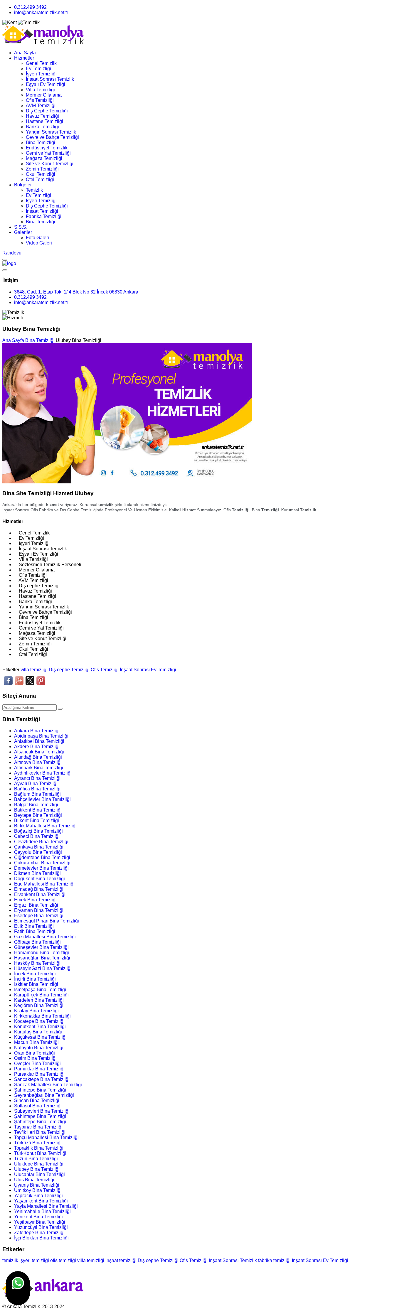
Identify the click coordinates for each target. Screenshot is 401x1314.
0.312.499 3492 (30, 7)
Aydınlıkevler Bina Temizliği (43, 772)
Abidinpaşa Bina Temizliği (41, 735)
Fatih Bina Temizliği (34, 931)
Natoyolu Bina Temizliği (38, 1047)
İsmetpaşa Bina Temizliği (40, 989)
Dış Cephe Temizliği (47, 110)
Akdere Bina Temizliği (37, 746)
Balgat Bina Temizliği (36, 804)
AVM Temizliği (40, 105)
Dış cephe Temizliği (69, 669)
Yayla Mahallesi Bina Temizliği (46, 1206)
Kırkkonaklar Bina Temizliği (42, 1015)
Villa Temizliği (40, 89)
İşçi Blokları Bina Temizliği (41, 1237)
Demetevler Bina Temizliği (41, 868)
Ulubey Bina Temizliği (37, 1169)
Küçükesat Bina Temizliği (40, 1037)
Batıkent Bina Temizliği (38, 809)
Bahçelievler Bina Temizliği (42, 799)
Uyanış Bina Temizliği (36, 1185)
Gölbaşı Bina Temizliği (37, 941)
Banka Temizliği (42, 126)
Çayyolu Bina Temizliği (38, 852)
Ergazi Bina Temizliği (36, 905)
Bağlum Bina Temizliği (37, 794)
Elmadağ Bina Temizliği (38, 889)
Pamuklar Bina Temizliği (39, 1068)
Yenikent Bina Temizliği (38, 1216)
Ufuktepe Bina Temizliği (38, 1163)
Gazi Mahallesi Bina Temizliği (45, 936)
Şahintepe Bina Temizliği (40, 1089)
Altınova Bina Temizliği (38, 762)
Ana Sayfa (25, 52)
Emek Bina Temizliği (35, 899)
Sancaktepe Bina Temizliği (42, 1079)
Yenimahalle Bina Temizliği (42, 1211)
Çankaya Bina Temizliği (38, 846)
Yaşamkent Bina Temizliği (41, 1200)
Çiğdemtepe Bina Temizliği (42, 857)
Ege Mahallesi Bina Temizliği (44, 883)
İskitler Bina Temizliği (36, 984)
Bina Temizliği (40, 142)
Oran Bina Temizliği (34, 1052)
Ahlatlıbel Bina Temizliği (39, 741)
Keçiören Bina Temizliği (38, 1005)
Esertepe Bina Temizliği (38, 915)
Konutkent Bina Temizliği (40, 1026)
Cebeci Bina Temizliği (37, 836)
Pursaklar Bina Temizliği (39, 1074)
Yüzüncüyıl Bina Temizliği (41, 1227)
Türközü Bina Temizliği (38, 1142)
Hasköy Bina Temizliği (37, 963)
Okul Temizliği (40, 174)
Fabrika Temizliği (43, 216)
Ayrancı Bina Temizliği (37, 778)
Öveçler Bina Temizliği (37, 1063)
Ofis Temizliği (40, 100)
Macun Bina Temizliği (36, 1042)
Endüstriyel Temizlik (47, 147)
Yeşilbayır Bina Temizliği (39, 1221)
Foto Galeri (37, 237)
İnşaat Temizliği (42, 211)
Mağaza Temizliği (44, 158)
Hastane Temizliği (44, 121)
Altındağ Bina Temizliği (38, 757)
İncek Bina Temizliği (35, 973)
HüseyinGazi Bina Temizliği (43, 968)
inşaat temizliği (121, 1260)
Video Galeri (39, 242)
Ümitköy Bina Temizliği (38, 1190)
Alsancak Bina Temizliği (39, 751)
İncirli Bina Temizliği (35, 978)
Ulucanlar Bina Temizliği (39, 1174)
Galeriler (23, 232)
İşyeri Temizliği (41, 73)
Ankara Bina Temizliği (37, 730)
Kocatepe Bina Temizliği (39, 1021)
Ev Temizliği (38, 68)
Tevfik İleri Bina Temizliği (39, 1132)
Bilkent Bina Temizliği (36, 820)
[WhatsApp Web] (18, 1288)
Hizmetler (24, 57)
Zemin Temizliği (42, 168)
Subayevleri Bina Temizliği (42, 1111)
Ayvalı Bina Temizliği (36, 783)
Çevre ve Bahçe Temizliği (52, 137)
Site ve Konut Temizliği (49, 163)
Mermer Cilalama (44, 94)
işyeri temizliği (34, 1260)
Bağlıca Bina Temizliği (37, 788)
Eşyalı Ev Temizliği (45, 84)
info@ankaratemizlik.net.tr (41, 12)
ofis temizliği (63, 1260)
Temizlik (34, 190)
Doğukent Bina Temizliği (39, 878)
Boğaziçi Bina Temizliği (38, 831)
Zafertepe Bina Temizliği (39, 1232)
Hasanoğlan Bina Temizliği (42, 957)
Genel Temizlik (41, 63)
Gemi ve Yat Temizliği (48, 153)
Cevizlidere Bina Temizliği (41, 841)
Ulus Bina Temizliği (34, 1179)
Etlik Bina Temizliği (34, 926)
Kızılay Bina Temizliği (36, 1010)
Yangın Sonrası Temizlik (51, 131)
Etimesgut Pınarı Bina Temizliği (46, 920)
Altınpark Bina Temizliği (38, 767)
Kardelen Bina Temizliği (39, 1000)
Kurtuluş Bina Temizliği (38, 1031)
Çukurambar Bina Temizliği (42, 862)
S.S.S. (20, 227)
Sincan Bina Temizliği (36, 1100)
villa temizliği (34, 669)
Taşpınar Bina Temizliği (38, 1126)
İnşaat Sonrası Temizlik (50, 79)
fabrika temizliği (274, 1260)
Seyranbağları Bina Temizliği (44, 1095)
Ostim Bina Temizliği (35, 1058)
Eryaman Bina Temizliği (38, 910)
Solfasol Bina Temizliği (38, 1105)
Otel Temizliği (40, 179)
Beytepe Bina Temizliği (38, 815)
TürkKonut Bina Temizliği (40, 1153)
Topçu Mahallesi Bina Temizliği (46, 1137)
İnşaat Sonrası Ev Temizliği (148, 669)
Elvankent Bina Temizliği (39, 894)
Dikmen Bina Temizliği (37, 873)
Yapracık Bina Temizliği (38, 1195)
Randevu (11, 252)
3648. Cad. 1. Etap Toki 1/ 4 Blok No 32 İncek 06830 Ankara (76, 291)
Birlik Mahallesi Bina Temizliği (45, 825)
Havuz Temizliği (42, 116)
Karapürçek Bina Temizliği (41, 994)
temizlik (10, 1260)
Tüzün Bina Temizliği (36, 1158)
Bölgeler (23, 184)
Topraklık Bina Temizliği (38, 1148)
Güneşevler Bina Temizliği (41, 947)
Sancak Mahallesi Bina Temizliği (48, 1084)
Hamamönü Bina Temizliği (41, 952)
